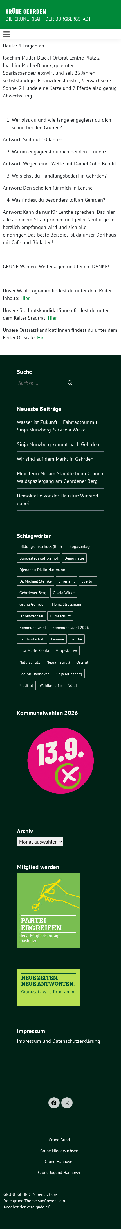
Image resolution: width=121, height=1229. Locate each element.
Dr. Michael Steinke (35, 581)
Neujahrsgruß (58, 662)
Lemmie (57, 639)
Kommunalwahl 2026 (70, 627)
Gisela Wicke (64, 592)
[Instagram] (67, 1102)
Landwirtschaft (32, 639)
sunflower (47, 1200)
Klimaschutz (60, 616)
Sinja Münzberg (68, 673)
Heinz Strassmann (67, 604)
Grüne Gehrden (32, 604)
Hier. (25, 298)
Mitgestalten (66, 650)
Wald (72, 685)
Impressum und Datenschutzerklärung (58, 1041)
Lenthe (76, 639)
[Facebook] (54, 1102)
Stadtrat (26, 685)
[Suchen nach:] (46, 383)
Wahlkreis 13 (51, 685)
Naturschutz (29, 662)
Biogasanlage (79, 546)
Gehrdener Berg (32, 592)
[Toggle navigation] (6, 34)
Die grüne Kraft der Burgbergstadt (48, 19)
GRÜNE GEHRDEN (26, 11)
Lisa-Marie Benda (34, 650)
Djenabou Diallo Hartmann (42, 569)
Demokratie (74, 558)
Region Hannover (34, 673)
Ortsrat (82, 662)
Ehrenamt (66, 581)
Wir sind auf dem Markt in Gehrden (55, 459)
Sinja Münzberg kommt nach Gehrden (58, 444)
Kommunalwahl (32, 627)
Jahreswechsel (31, 616)
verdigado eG (38, 1207)
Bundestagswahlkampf (38, 558)
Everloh (88, 581)
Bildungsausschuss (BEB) (40, 546)
